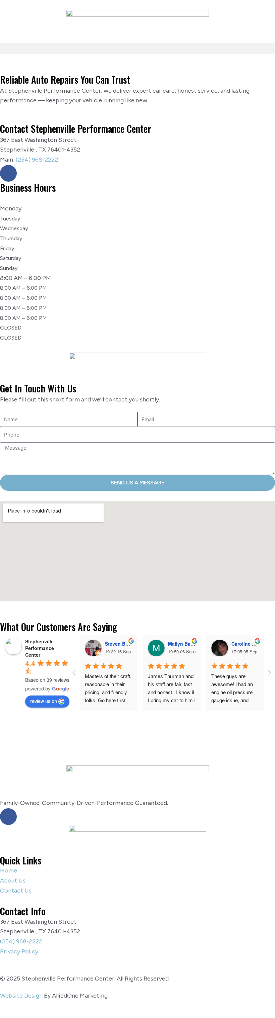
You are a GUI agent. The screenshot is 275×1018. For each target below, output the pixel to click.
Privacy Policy (19, 951)
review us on (43, 701)
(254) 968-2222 (37, 159)
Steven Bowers (122, 643)
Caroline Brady (248, 643)
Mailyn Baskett (185, 643)
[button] (137, 48)
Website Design (21, 995)
